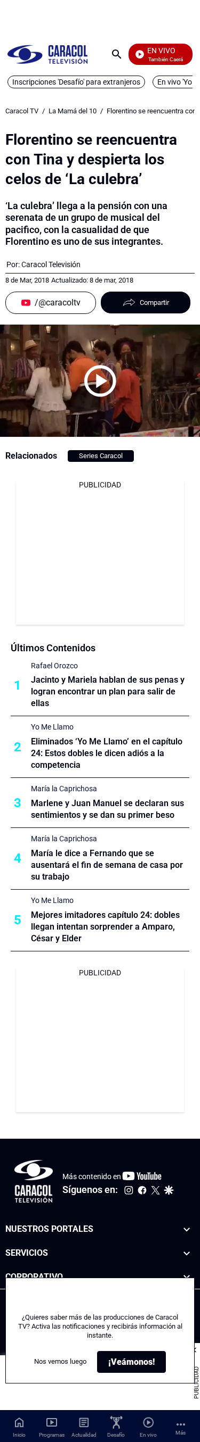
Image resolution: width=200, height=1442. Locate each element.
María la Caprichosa (64, 788)
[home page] (47, 54)
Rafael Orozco (54, 665)
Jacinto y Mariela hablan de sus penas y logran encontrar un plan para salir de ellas (108, 691)
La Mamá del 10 (73, 111)
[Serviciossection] (187, 1253)
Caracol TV (21, 111)
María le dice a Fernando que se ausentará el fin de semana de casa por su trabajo (107, 865)
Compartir (154, 302)
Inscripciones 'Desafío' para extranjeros (76, 82)
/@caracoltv (58, 302)
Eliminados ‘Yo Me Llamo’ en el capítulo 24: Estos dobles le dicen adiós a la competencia (106, 753)
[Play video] (100, 381)
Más (180, 1433)
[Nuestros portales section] (187, 1229)
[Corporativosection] (187, 1277)
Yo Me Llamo (52, 727)
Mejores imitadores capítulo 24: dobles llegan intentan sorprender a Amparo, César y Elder (105, 926)
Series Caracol (101, 456)
